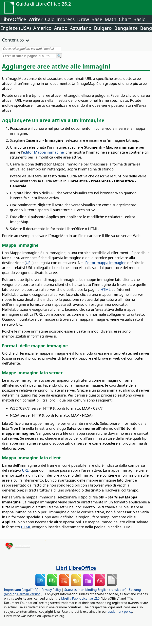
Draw (83, 19)
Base (96, 19)
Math (110, 19)
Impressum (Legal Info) (21, 589)
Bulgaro (103, 28)
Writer (35, 19)
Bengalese (126, 28)
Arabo (60, 28)
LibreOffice (13, 19)
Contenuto (13, 40)
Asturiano (81, 28)
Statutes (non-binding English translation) (95, 589)
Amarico (42, 28)
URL (29, 262)
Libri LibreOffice (76, 567)
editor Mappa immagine (43, 152)
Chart (125, 19)
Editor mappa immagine (105, 262)
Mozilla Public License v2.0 (80, 598)
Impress (65, 19)
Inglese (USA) (16, 28)
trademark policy (120, 611)
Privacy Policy (51, 589)
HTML (106, 289)
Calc (49, 19)
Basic (139, 19)
